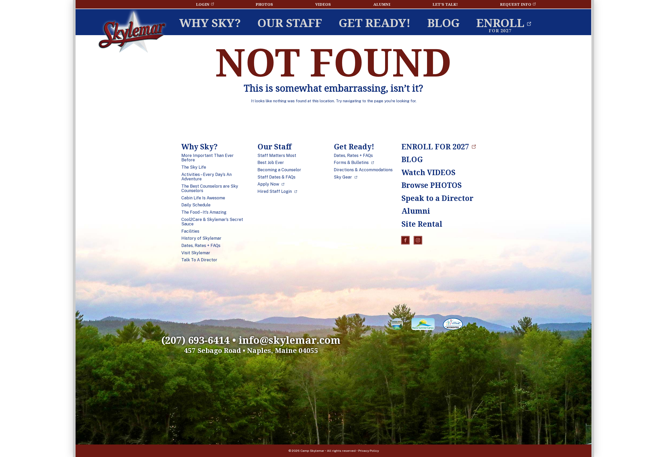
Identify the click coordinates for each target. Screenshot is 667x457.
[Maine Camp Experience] (397, 325)
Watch (428, 172)
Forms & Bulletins (351, 162)
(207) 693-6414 (195, 340)
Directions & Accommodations (363, 170)
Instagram (418, 240)
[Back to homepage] (132, 33)
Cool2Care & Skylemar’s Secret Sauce (212, 221)
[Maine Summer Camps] (423, 325)
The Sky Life (193, 167)
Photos (264, 4)
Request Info (515, 4)
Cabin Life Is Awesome (203, 198)
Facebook (405, 240)
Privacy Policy (368, 451)
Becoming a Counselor (279, 170)
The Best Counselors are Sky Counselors (209, 188)
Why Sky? (210, 22)
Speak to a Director (433, 198)
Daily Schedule (196, 205)
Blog (443, 22)
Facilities (190, 231)
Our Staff (289, 22)
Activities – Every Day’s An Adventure (206, 176)
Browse (432, 185)
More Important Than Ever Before (207, 157)
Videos (323, 4)
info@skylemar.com (290, 340)
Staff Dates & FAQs (276, 177)
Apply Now (268, 184)
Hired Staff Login (274, 191)
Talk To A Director (199, 260)
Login (202, 4)
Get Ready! (375, 22)
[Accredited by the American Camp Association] (453, 325)
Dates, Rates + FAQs (200, 245)
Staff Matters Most (276, 155)
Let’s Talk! (445, 4)
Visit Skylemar (195, 253)
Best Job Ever (270, 162)
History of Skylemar (201, 238)
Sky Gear (343, 177)
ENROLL (500, 22)
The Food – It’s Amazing (203, 212)
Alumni (381, 4)
